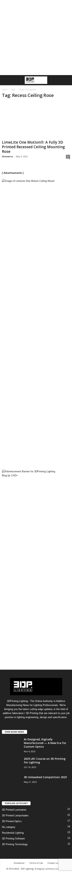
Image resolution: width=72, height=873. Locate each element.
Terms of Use (36, 862)
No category (8, 827)
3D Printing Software (13, 838)
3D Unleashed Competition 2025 (45, 777)
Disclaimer (19, 862)
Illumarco (7, 156)
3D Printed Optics (12, 821)
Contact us (52, 862)
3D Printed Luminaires (14, 809)
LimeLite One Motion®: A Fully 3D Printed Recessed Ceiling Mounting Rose (33, 147)
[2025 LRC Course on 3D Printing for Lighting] (11, 767)
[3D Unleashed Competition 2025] (11, 789)
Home (4, 89)
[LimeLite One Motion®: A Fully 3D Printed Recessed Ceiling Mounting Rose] (36, 120)
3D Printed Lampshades (15, 815)
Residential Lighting (13, 832)
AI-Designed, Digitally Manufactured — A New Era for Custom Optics (45, 742)
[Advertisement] (36, 38)
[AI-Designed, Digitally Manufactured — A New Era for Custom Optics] (11, 751)
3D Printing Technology (15, 844)
